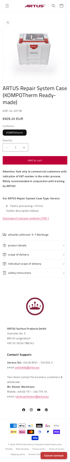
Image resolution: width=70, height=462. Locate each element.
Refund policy (22, 448)
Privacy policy (39, 448)
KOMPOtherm (14, 132)
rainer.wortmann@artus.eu (32, 396)
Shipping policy (18, 454)
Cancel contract (54, 455)
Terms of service (56, 448)
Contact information (38, 454)
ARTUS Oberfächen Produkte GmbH (33, 444)
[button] (7, 6)
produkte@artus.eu (27, 367)
